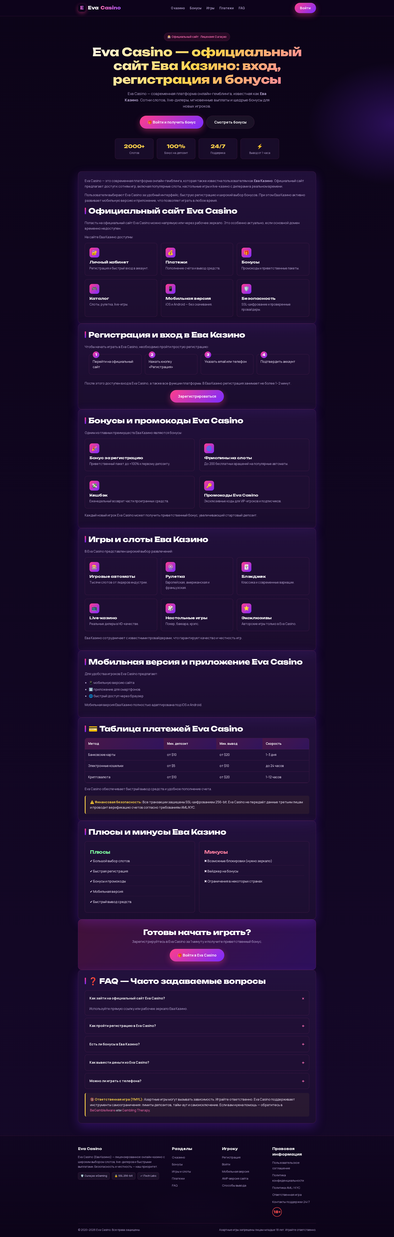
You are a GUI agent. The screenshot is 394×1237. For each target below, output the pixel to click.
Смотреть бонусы (230, 122)
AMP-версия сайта (235, 1178)
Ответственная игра (287, 1194)
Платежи (226, 8)
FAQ (242, 8)
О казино (178, 8)
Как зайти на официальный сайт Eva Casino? (127, 998)
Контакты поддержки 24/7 (291, 1202)
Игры (210, 8)
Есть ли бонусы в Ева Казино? (114, 1044)
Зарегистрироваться (197, 396)
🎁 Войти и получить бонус (172, 122)
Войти (305, 8)
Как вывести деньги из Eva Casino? (119, 1062)
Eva (100, 7)
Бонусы (196, 8)
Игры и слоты (181, 1171)
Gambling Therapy (136, 1110)
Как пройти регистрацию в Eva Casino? (122, 1025)
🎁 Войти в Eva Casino (197, 955)
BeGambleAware (102, 1110)
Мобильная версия (235, 1171)
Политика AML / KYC (286, 1188)
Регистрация (231, 1157)
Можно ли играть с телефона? (115, 1081)
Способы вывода (234, 1185)
